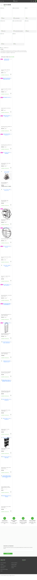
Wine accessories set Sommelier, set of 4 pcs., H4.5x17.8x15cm (6, 372)
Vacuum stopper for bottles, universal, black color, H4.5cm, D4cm (5, 487)
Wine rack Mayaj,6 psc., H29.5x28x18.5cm (4, 183)
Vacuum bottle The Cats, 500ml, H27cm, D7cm (6, 507)
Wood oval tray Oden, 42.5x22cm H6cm (6, 89)
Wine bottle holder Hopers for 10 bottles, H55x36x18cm (6, 315)
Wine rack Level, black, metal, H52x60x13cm (5, 220)
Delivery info (2, 567)
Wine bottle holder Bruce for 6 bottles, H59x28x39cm (5, 353)
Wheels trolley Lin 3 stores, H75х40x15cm (5, 429)
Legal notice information (6, 551)
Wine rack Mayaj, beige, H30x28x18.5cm (4, 201)
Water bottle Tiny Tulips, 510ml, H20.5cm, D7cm (6, 468)
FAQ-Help (2, 564)
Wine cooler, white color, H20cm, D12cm (6, 257)
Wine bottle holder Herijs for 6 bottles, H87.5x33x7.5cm (5, 334)
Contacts (12, 567)
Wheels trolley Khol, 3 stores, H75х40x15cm (5, 449)
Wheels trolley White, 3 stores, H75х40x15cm (5, 410)
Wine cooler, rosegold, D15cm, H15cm (5, 276)
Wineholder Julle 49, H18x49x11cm (6, 126)
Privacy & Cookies (14, 564)
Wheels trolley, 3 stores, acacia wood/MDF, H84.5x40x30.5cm (5, 391)
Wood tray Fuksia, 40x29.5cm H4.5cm (5, 70)
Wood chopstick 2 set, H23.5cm (6, 108)
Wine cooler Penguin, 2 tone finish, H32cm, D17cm (6, 295)
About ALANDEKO (3, 562)
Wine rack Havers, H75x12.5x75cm (6, 238)
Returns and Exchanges (4, 569)
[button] (1, 1)
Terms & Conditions (14, 562)
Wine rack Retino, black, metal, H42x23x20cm (5, 163)
